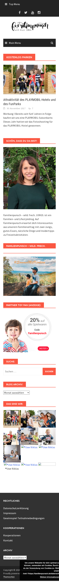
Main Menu (15, 42)
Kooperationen (11, 535)
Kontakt (8, 540)
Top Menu (14, 4)
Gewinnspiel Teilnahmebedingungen (23, 518)
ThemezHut (8, 576)
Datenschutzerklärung (16, 508)
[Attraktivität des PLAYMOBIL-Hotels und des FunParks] (29, 79)
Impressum (9, 513)
